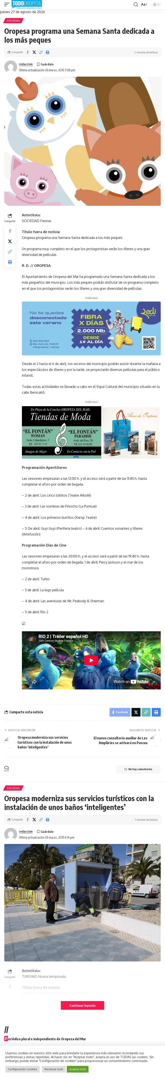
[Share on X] (34, 52)
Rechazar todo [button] (53, 1069)
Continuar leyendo (82, 1005)
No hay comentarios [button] (140, 769)
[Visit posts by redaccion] (10, 66)
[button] (8, 4)
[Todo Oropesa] (27, 4)
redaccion (26, 64)
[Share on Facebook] (27, 52)
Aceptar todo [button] (77, 1069)
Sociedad (13, 20)
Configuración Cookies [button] (22, 1069)
